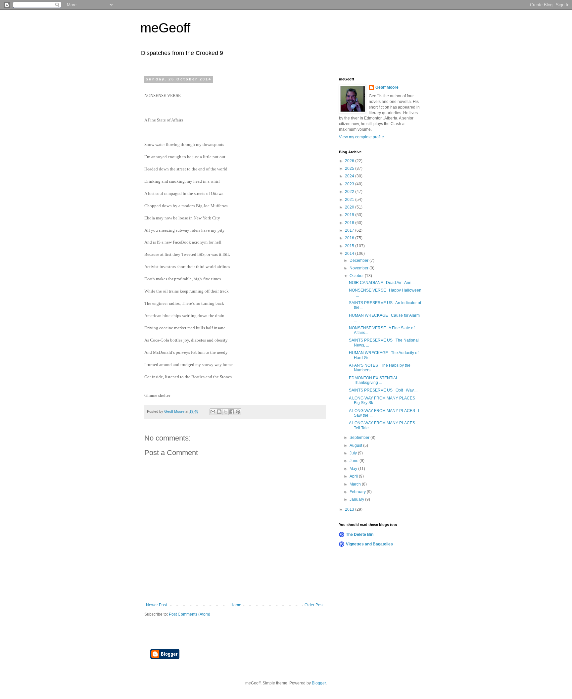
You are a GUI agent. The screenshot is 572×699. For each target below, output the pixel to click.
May (354, 468)
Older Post (314, 605)
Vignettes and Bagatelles (369, 544)
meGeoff (165, 28)
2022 (350, 191)
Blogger (319, 683)
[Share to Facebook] (231, 411)
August (356, 445)
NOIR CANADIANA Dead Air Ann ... (382, 282)
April (354, 476)
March (356, 484)
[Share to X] (225, 411)
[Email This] (213, 411)
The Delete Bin (359, 534)
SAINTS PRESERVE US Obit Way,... (383, 390)
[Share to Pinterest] (238, 411)
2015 (350, 246)
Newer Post (156, 605)
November (359, 268)
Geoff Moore (387, 87)
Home (235, 605)
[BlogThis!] (219, 411)
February (358, 491)
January (357, 499)
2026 (350, 161)
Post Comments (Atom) (189, 614)
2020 (350, 207)
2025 (350, 168)
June (354, 460)
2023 (350, 184)
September (360, 437)
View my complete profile (361, 137)
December (359, 260)
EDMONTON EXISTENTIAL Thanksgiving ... (374, 380)
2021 (350, 199)
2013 (350, 509)
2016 (350, 238)
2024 (350, 176)
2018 (350, 222)
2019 (350, 214)
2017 (350, 230)
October (357, 275)
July (354, 453)
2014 (350, 253)
